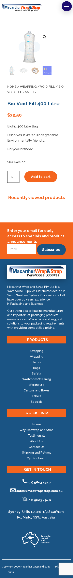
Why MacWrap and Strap (36, 430)
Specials (36, 401)
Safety (36, 373)
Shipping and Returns (36, 452)
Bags (36, 367)
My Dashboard (36, 458)
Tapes (36, 362)
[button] (67, 6)
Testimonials (36, 435)
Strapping (36, 351)
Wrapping (28, 86)
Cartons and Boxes (36, 390)
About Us (36, 441)
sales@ (39, 491)
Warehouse (36, 384)
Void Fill (47, 86)
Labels (36, 396)
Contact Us (36, 447)
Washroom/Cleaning (36, 379)
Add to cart (40, 177)
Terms (10, 572)
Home (11, 86)
